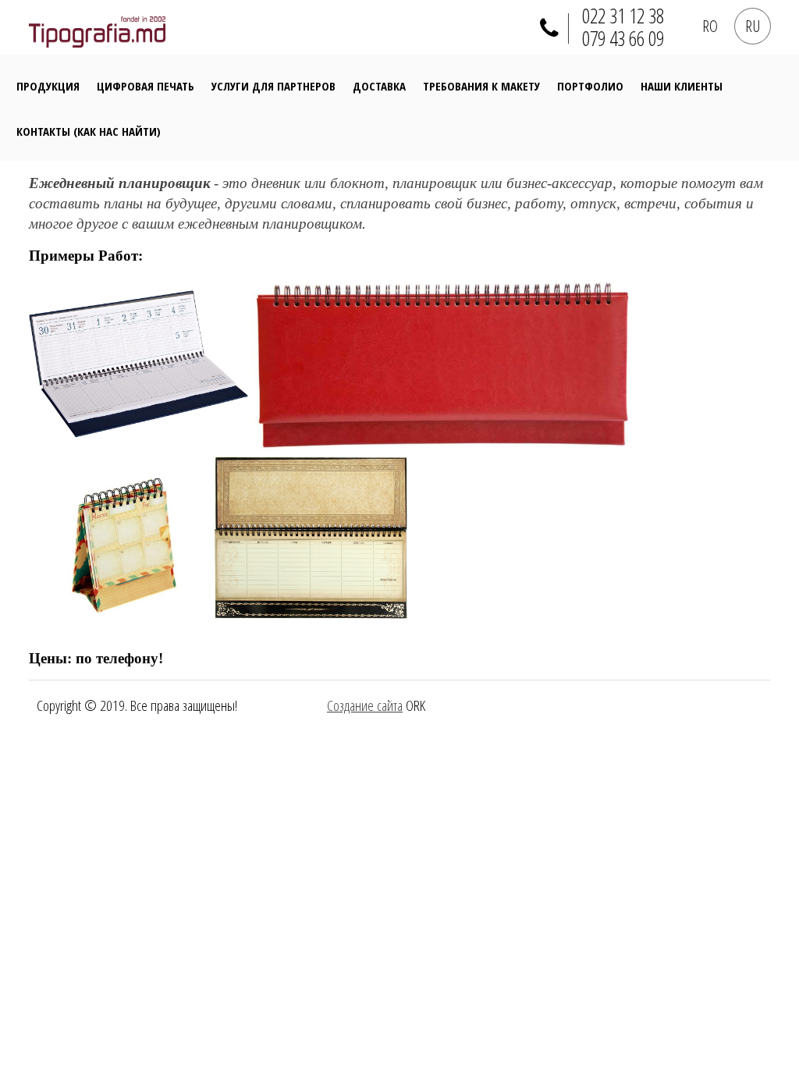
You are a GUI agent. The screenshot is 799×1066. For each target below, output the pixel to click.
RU (752, 26)
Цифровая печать (145, 86)
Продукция (48, 86)
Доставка (379, 86)
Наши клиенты (682, 86)
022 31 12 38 (623, 16)
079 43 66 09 (623, 38)
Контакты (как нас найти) (88, 131)
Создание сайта (365, 705)
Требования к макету (481, 86)
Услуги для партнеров (273, 86)
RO (710, 26)
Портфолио (590, 86)
